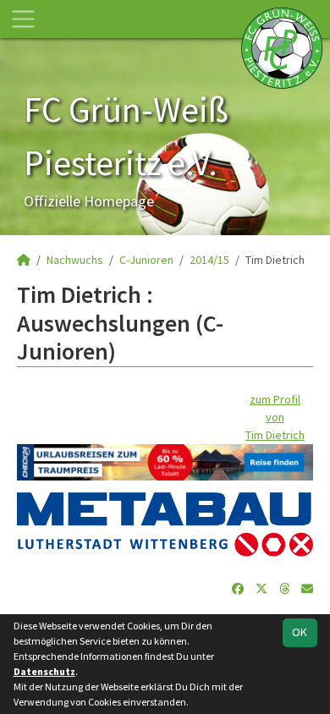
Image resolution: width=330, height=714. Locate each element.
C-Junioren (146, 259)
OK (299, 632)
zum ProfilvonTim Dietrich (275, 417)
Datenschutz (44, 671)
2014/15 (209, 259)
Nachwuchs (75, 259)
